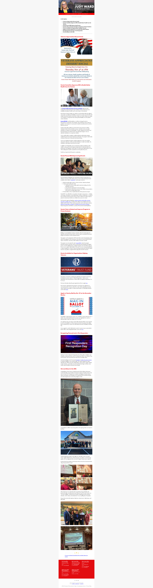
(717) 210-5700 (66, 574)
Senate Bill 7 (73, 180)
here (86, 283)
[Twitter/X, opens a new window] (76, 580)
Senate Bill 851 (79, 243)
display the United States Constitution (67, 204)
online (67, 289)
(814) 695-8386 (76, 564)
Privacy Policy (88, 586)
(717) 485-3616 (86, 566)
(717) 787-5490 (66, 565)
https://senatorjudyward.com (80, 586)
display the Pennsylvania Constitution (82, 204)
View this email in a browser (76, 16)
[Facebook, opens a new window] (75, 580)
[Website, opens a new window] (78, 580)
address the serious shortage (86, 360)
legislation (78, 360)
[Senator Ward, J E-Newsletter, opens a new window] (76, 7)
